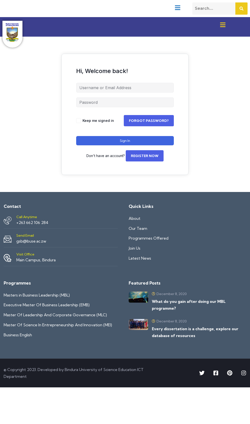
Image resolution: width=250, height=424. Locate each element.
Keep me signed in (98, 120)
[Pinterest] (229, 373)
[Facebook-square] (216, 373)
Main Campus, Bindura (36, 259)
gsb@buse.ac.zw (31, 241)
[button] (178, 7)
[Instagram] (243, 373)
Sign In (125, 140)
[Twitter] (202, 373)
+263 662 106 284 (32, 222)
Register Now (144, 156)
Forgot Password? (149, 120)
